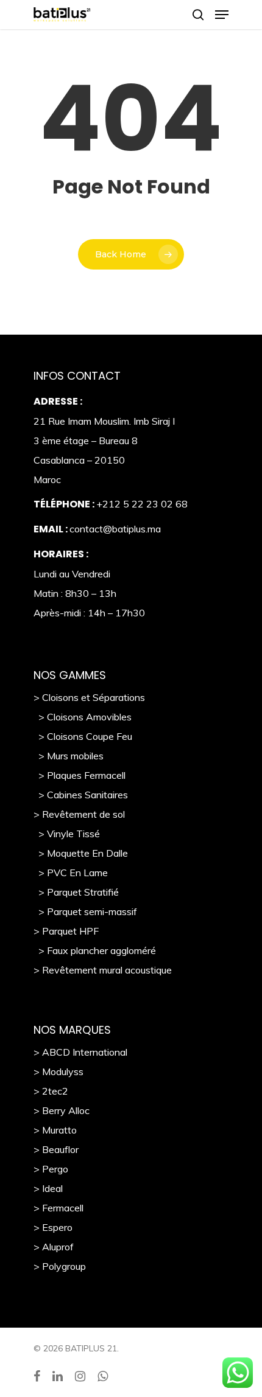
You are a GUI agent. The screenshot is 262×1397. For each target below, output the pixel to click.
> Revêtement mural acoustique (103, 970)
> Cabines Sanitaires (81, 795)
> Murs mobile (66, 756)
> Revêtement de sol (79, 814)
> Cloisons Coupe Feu (83, 736)
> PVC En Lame (71, 872)
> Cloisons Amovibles (83, 717)
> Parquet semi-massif (85, 911)
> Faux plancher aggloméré (95, 950)
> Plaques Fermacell (80, 775)
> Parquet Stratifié (76, 892)
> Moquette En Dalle (81, 853)
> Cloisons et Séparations (89, 697)
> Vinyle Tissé (67, 833)
